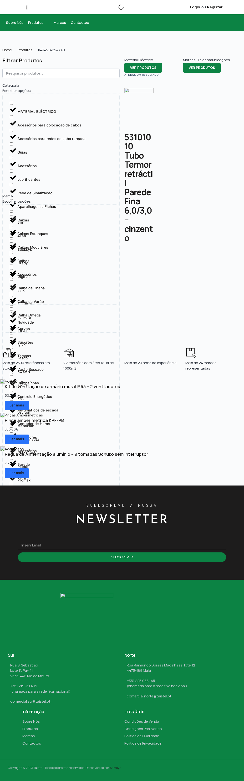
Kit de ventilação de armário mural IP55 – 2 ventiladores (62, 386)
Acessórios (14, 381)
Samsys (115, 768)
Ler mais (17, 405)
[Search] (117, 7)
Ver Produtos (143, 67)
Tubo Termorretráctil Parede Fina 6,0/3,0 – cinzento (138, 197)
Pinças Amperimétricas (24, 415)
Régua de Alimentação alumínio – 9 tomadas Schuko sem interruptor (76, 454)
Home (7, 50)
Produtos (25, 50)
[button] (38, 23)
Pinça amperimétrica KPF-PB (34, 420)
